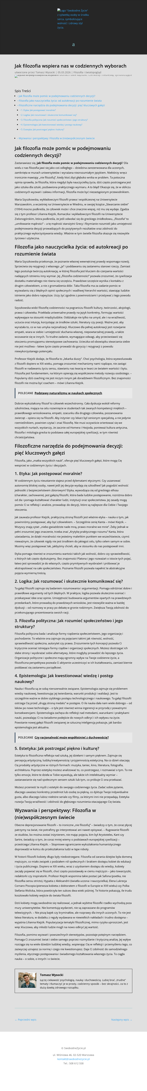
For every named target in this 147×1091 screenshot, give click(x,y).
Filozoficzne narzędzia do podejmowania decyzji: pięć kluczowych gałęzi (62, 105)
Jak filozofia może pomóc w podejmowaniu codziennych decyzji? (57, 96)
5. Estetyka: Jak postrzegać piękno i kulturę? (42, 129)
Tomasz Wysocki (45, 72)
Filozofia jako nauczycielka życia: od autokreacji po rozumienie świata (60, 100)
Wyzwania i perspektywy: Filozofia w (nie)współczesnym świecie (57, 138)
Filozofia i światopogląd (87, 72)
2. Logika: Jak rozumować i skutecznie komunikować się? (49, 114)
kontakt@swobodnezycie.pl (73, 1059)
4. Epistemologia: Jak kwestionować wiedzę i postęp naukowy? (51, 124)
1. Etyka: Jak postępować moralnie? (38, 110)
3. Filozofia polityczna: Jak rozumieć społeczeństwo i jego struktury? (54, 119)
